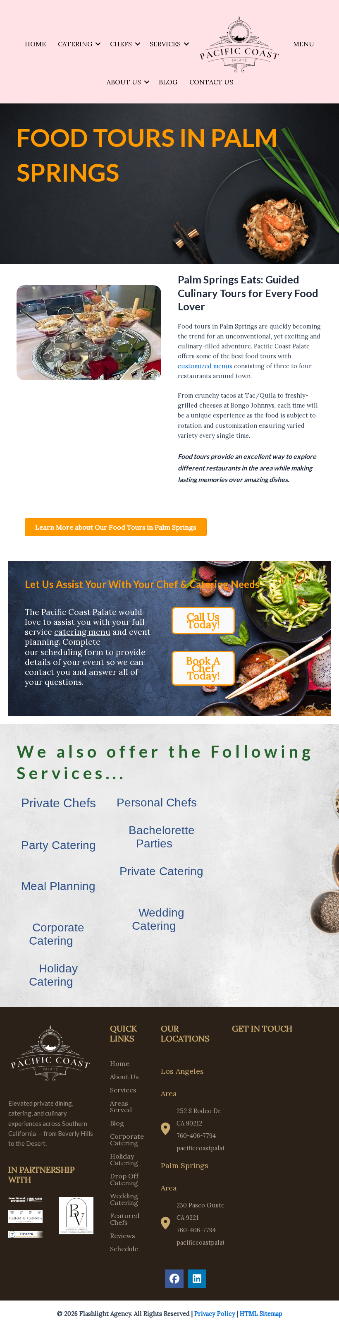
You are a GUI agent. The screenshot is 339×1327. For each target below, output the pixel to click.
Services (123, 1090)
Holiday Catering (53, 975)
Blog (117, 1123)
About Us (124, 1077)
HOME (35, 44)
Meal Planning (58, 886)
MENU (303, 44)
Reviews (122, 1236)
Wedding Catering (158, 919)
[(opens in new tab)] (25, 1199)
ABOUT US (124, 82)
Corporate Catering (57, 934)
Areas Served (121, 1107)
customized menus (205, 366)
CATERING (75, 44)
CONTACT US (211, 82)
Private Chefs (58, 803)
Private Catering (161, 871)
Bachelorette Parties (162, 837)
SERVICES (165, 44)
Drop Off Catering (124, 1180)
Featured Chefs (124, 1219)
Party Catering (58, 845)
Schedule (124, 1249)
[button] (98, 44)
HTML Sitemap (261, 1313)
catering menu (82, 632)
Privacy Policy (214, 1313)
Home (119, 1064)
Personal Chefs (157, 802)
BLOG (168, 82)
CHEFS (121, 44)
